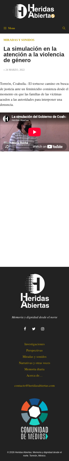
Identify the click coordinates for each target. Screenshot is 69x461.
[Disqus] (34, 206)
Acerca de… (34, 375)
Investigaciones (34, 344)
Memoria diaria (34, 369)
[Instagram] (42, 329)
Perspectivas (34, 350)
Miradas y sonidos (18, 39)
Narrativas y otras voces (34, 363)
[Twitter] (34, 329)
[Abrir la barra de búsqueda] (64, 28)
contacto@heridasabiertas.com (34, 385)
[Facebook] (25, 329)
